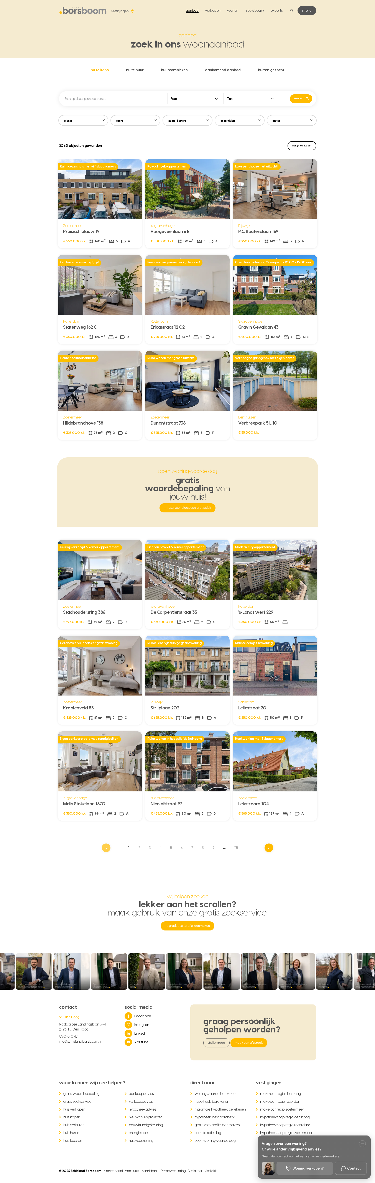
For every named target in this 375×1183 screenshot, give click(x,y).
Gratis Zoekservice (77, 1101)
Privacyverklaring (173, 1171)
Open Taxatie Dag (208, 1133)
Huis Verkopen (74, 1109)
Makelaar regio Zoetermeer (282, 1109)
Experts (277, 10)
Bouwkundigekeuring (146, 1125)
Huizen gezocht (271, 70)
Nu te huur (135, 70)
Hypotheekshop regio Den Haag (285, 1117)
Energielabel (138, 1133)
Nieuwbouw (254, 10)
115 (236, 848)
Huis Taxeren (72, 1140)
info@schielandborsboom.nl (80, 1041)
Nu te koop (100, 70)
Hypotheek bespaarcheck (215, 1117)
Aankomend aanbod (223, 70)
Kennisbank (150, 1171)
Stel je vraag (216, 1042)
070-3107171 (69, 1036)
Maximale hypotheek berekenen (220, 1109)
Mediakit (210, 1171)
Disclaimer (195, 1171)
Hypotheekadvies (142, 1109)
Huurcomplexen (174, 70)
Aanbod (192, 10)
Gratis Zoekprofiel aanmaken (217, 1125)
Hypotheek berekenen (212, 1101)
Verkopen (212, 10)
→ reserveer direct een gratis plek (187, 507)
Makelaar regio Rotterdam (280, 1101)
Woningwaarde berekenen (216, 1094)
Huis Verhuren (74, 1125)
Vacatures (132, 1171)
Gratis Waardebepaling (81, 1094)
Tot (230, 98)
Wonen (232, 10)
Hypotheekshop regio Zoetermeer (286, 1133)
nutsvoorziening (141, 1140)
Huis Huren (71, 1133)
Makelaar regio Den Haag (280, 1094)
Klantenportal (113, 1171)
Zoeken (298, 98)
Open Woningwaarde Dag (215, 1140)
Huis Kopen (71, 1117)
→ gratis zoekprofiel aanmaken (187, 925)
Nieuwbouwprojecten (146, 1117)
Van (174, 98)
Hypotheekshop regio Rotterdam (285, 1125)
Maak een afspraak (249, 1042)
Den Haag (72, 1017)
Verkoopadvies (141, 1101)
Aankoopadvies (141, 1094)
